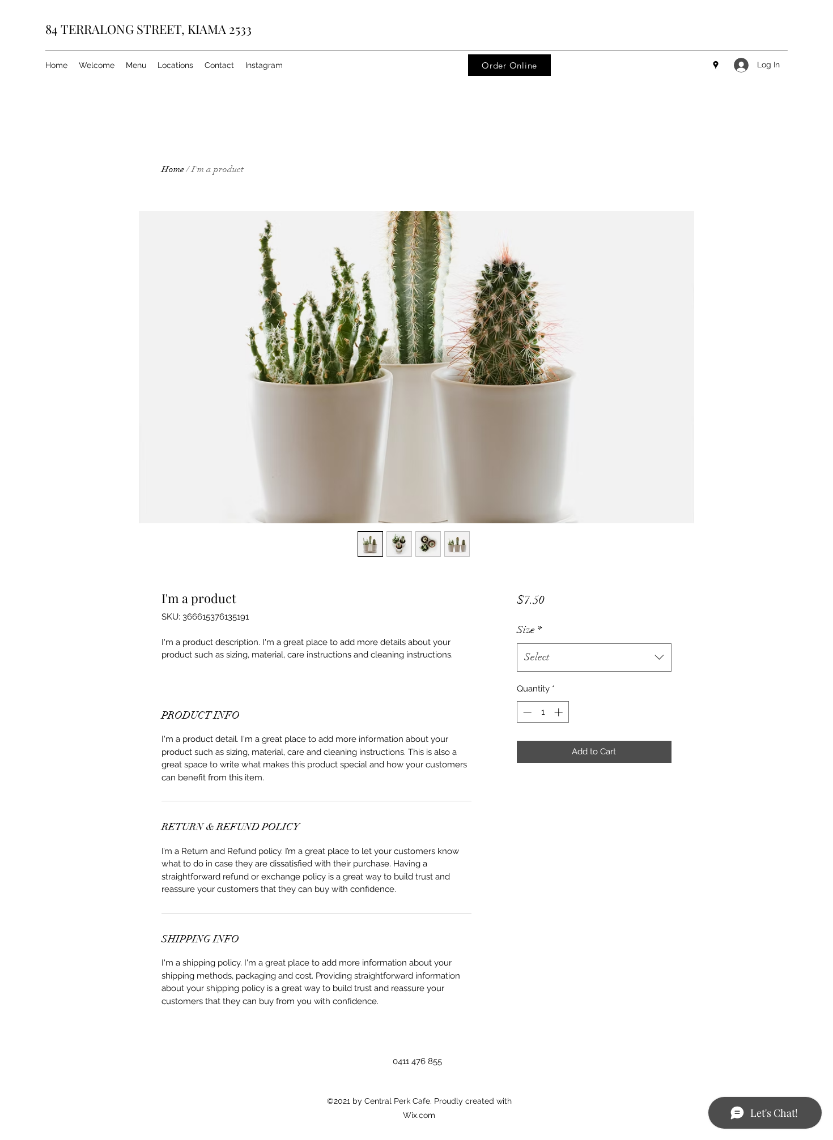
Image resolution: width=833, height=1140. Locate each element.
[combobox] (594, 657)
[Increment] (559, 712)
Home (173, 169)
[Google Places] (715, 65)
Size (529, 630)
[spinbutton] (542, 712)
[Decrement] (526, 712)
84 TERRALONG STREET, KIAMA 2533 (148, 28)
